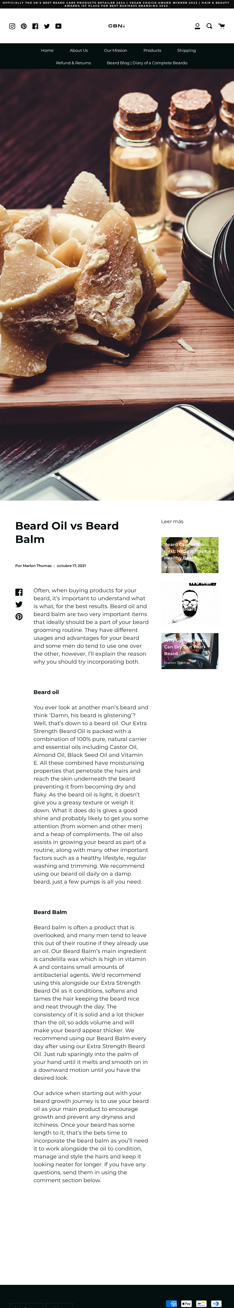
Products (152, 50)
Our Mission (115, 50)
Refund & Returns (73, 62)
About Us (79, 50)
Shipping (186, 50)
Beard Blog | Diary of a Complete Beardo (147, 62)
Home (47, 50)
